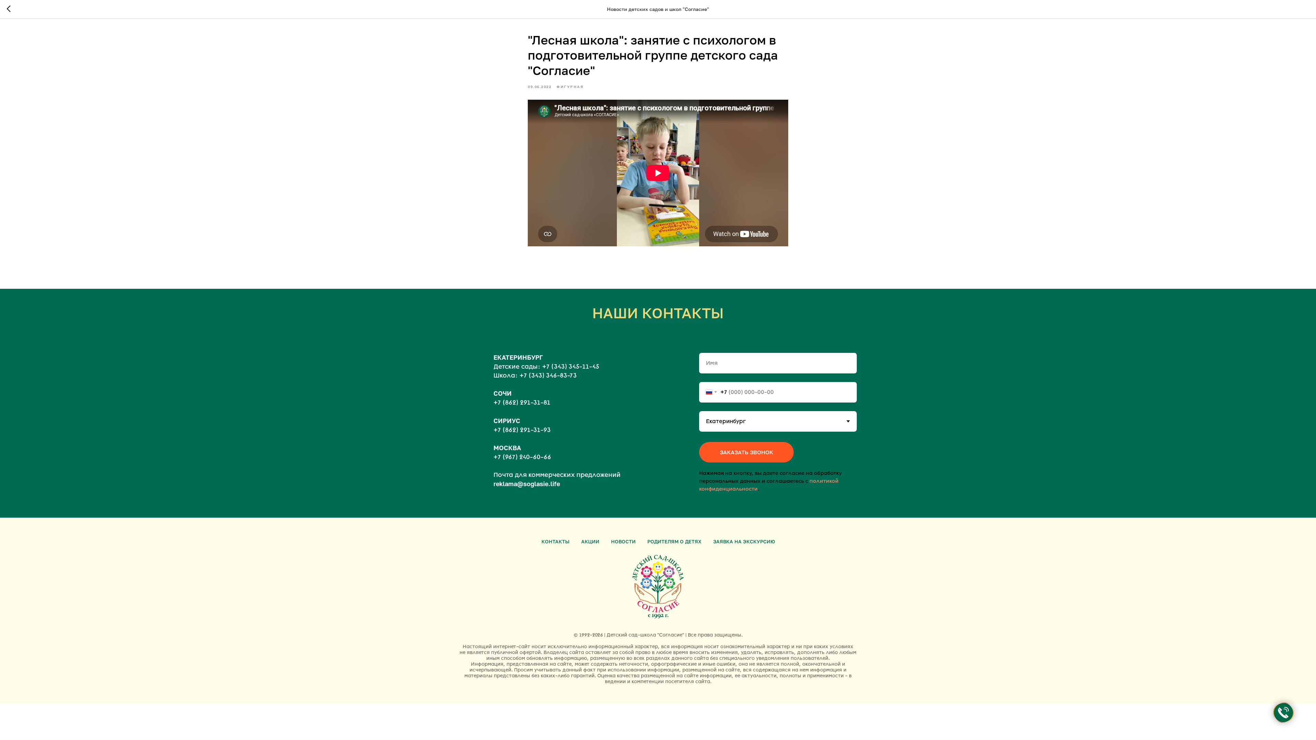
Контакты (555, 541)
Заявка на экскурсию (744, 541)
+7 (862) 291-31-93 (522, 430)
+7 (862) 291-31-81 (522, 402)
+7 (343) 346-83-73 (548, 375)
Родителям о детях (674, 541)
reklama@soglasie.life (527, 484)
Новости (623, 541)
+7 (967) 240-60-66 (522, 457)
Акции (590, 541)
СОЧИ (503, 393)
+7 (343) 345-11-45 (570, 366)
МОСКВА (507, 448)
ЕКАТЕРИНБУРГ (518, 357)
